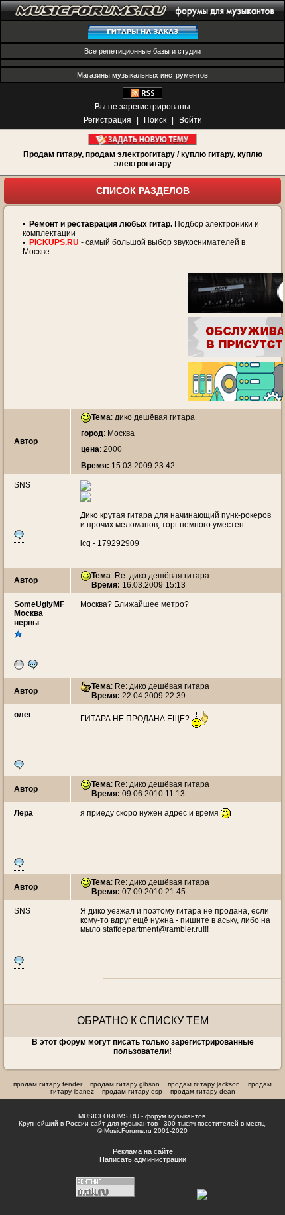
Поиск (155, 120)
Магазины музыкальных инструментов (142, 75)
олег (23, 714)
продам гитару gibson (125, 1084)
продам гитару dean (202, 1091)
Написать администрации (142, 1159)
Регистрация (107, 120)
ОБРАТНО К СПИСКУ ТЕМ (143, 1020)
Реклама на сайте (143, 1151)
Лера (23, 813)
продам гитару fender (47, 1084)
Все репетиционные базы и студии (142, 51)
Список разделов (143, 190)
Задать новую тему (143, 139)
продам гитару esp (132, 1091)
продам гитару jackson (204, 1084)
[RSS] (142, 96)
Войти (190, 120)
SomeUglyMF (39, 604)
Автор (26, 441)
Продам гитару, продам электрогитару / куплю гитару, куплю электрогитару (142, 159)
